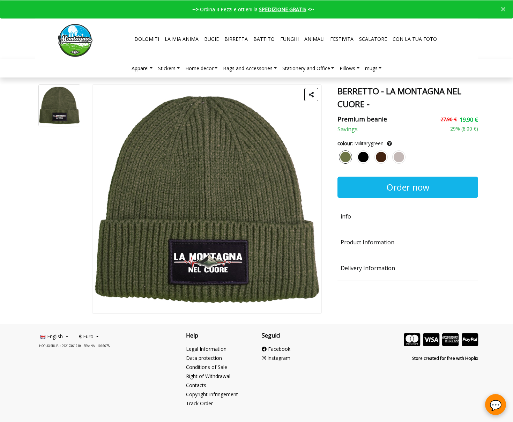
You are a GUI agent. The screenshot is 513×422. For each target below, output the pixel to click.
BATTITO (264, 39)
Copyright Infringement (212, 394)
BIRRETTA (236, 39)
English (55, 336)
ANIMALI (314, 39)
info (346, 216)
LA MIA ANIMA (182, 39)
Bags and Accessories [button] (248, 68)
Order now (407, 187)
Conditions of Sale (206, 367)
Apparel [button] (140, 68)
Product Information (367, 242)
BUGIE (211, 39)
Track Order (199, 403)
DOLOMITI (146, 39)
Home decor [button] (199, 68)
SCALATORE (373, 39)
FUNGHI (289, 39)
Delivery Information (368, 268)
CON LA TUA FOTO (415, 39)
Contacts (196, 385)
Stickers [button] (167, 68)
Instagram (278, 358)
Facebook (278, 349)
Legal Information (206, 349)
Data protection (204, 358)
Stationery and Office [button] (306, 68)
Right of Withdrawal (208, 376)
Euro (87, 336)
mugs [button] (371, 68)
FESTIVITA (342, 39)
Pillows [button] (347, 68)
